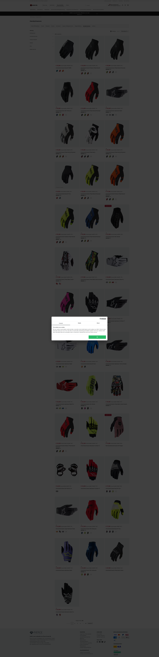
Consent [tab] (61, 323)
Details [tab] (79, 323)
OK (97, 337)
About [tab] (98, 323)
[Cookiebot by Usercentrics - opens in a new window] (100, 319)
